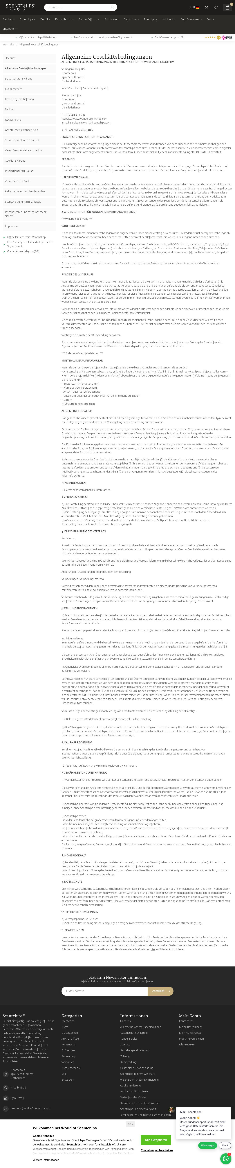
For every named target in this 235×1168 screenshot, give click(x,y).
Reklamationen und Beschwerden (25, 191)
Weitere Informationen (46, 1159)
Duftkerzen (130, 19)
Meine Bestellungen (191, 1027)
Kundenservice (13, 89)
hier (153, 949)
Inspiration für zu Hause (19, 171)
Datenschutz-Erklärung (18, 79)
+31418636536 (18, 1087)
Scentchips (26, 19)
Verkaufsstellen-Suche (18, 181)
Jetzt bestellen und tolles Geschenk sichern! (25, 214)
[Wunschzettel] (216, 7)
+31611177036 (17, 1098)
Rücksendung (13, 120)
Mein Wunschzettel (190, 1033)
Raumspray (151, 19)
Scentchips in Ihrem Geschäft (22, 140)
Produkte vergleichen (191, 1039)
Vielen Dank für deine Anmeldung (24, 150)
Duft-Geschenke (190, 19)
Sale (209, 19)
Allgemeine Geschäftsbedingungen (40, 45)
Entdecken (9, 29)
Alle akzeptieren (156, 1140)
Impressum (12, 226)
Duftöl (44, 19)
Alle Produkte (187, 1044)
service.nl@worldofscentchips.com (30, 1108)
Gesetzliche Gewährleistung (21, 130)
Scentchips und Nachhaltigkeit (23, 202)
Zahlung (9, 109)
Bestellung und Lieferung (19, 99)
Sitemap (125, 1044)
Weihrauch (169, 19)
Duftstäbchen (63, 19)
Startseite (9, 19)
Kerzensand (111, 19)
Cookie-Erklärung (15, 161)
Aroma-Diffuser (88, 19)
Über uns (10, 58)
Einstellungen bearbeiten (157, 1150)
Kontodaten (186, 1021)
